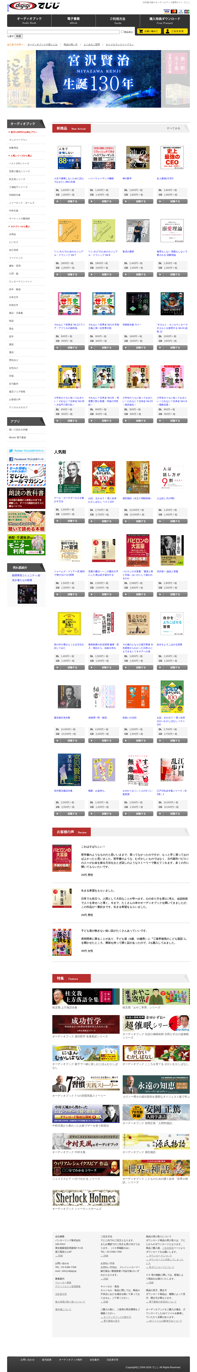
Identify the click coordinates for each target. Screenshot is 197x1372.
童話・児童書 (16, 313)
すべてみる (173, 128)
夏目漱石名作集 (62, 717)
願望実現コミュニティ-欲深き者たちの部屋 (26, 578)
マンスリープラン (18, 140)
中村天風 (13, 210)
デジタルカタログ (18, 407)
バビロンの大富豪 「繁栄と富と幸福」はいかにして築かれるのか (138, 575)
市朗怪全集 (15, 195)
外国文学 (13, 305)
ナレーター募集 (63, 1282)
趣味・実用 (15, 265)
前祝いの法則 (129, 717)
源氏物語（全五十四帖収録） (138, 498)
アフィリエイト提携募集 (68, 1286)
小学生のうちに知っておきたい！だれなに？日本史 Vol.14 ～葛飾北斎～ (172, 401)
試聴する (69, 201)
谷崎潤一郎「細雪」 (98, 717)
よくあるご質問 (92, 44)
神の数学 (127, 178)
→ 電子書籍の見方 (110, 1321)
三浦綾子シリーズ (18, 187)
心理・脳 (13, 273)
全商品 (12, 234)
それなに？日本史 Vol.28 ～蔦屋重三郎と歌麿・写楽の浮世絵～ (103, 401)
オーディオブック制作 (70, 1359)
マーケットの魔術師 (19, 218)
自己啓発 (13, 250)
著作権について (63, 1309)
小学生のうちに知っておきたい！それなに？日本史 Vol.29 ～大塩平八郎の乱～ (69, 401)
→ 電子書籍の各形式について (161, 1301)
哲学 (11, 336)
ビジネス (13, 242)
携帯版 (8, 7)
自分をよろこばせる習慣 (169, 644)
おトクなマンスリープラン (120, 44)
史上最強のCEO (165, 178)
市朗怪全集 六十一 (132, 324)
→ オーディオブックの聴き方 (116, 1317)
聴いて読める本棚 (18, 429)
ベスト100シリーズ (19, 163)
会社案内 (94, 1359)
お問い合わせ (27, 1359)
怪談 (11, 320)
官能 (11, 376)
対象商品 (13, 147)
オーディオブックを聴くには (43, 44)
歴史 (11, 328)
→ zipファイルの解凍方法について (164, 1321)
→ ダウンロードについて (159, 1255)
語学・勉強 (15, 289)
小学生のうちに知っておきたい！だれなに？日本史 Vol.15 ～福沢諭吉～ (138, 401)
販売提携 (46, 1359)
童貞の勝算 (128, 251)
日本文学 (13, 297)
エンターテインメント (20, 281)
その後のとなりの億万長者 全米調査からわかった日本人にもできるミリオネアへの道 (138, 648)
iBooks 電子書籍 (17, 437)
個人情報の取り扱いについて (70, 1301)
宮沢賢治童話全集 (63, 790)
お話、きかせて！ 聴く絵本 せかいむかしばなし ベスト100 (171, 721)
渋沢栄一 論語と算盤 (167, 571)
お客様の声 (15, 399)
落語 (11, 352)
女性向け (13, 368)
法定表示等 (61, 1294)
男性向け (13, 360)
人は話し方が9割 (165, 498)
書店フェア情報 (17, 391)
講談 (11, 344)
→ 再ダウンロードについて (160, 1267)
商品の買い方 (71, 44)
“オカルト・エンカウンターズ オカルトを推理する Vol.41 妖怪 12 (172, 328)
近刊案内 (13, 383)
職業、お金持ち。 (97, 790)
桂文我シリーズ (17, 179)
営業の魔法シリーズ (19, 171)
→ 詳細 (59, 1255)
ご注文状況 (168, 1248)
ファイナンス (16, 258)
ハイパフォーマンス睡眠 (101, 178)
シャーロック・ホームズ (21, 202)
